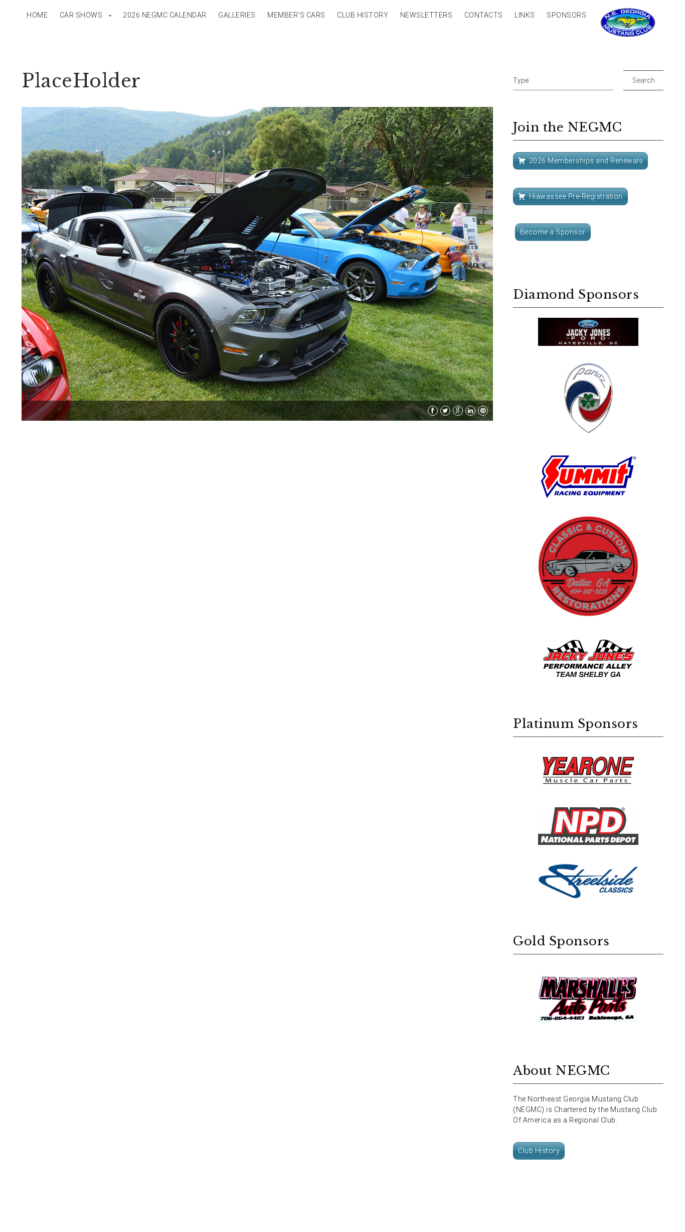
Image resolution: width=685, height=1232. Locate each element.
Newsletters (426, 15)
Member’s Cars (296, 15)
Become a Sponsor (553, 232)
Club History (362, 15)
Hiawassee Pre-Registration (576, 196)
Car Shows (81, 15)
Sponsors (566, 15)
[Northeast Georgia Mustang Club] (628, 23)
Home (37, 15)
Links (525, 15)
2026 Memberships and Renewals (586, 161)
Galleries (237, 15)
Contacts (483, 15)
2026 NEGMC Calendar (165, 15)
